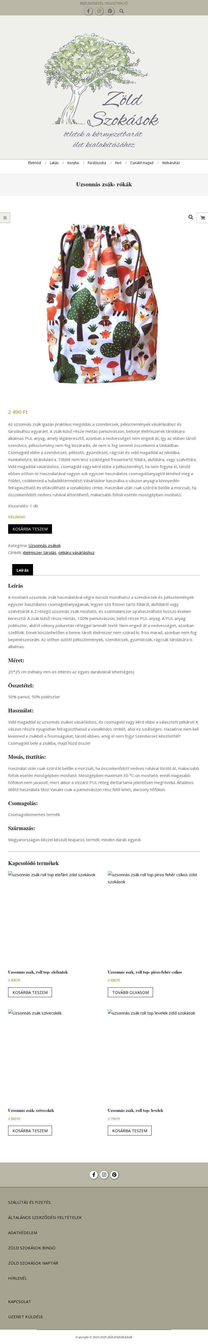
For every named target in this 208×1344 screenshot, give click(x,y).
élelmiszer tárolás (39, 552)
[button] (191, 217)
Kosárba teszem (30, 529)
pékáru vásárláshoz (76, 552)
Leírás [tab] (23, 570)
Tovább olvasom (130, 992)
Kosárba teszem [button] (30, 992)
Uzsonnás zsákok (44, 545)
